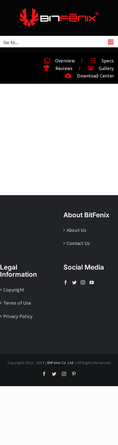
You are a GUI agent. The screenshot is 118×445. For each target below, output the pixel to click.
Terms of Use (17, 302)
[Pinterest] (74, 374)
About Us (76, 230)
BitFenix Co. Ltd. (60, 362)
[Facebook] (65, 282)
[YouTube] (91, 282)
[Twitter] (74, 282)
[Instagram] (83, 282)
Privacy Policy (17, 316)
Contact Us (78, 243)
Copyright (13, 289)
